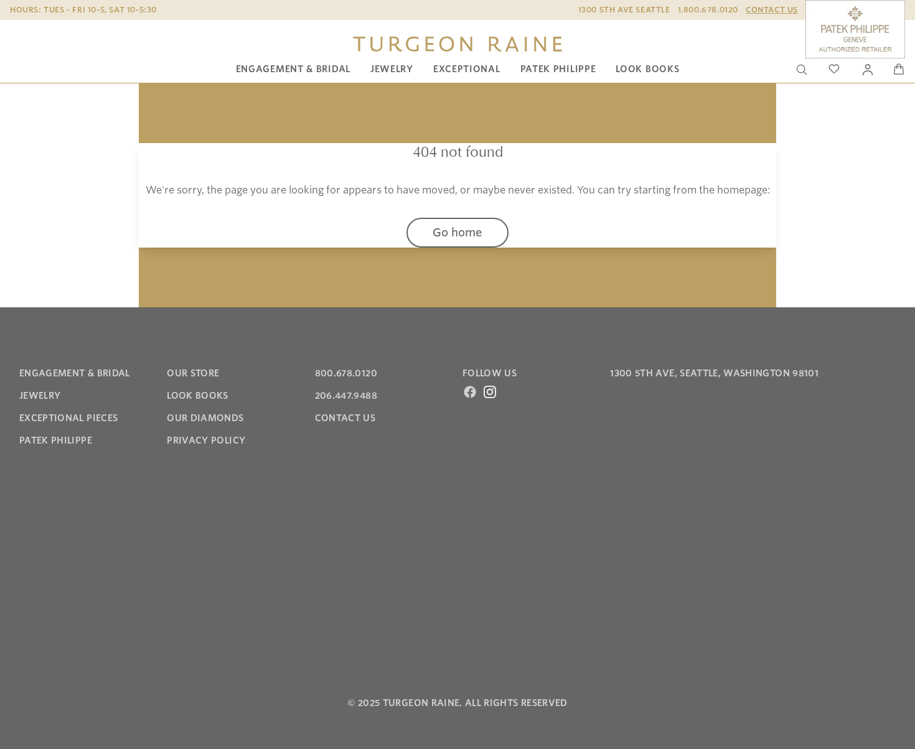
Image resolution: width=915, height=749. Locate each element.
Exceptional (466, 69)
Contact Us (772, 9)
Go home (457, 232)
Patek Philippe (558, 69)
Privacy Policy (206, 440)
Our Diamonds (205, 418)
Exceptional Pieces (68, 418)
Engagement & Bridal (293, 69)
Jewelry (391, 69)
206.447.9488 (346, 396)
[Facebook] (469, 391)
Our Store (193, 373)
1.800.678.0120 (708, 9)
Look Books (647, 69)
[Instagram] (489, 391)
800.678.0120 (346, 373)
